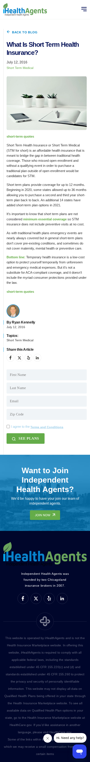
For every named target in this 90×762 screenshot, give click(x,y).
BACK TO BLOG (25, 32)
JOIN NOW (42, 515)
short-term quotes (20, 136)
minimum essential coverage (45, 219)
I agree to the (37, 427)
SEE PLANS (29, 438)
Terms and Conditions (46, 427)
